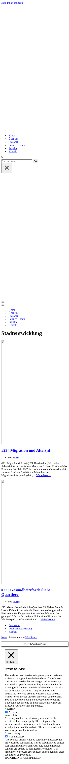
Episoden (14, 141)
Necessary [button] (10, 708)
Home (12, 135)
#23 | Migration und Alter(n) (25, 450)
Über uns (13, 138)
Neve (4, 637)
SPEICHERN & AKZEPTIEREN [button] (23, 757)
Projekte (13, 148)
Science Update (17, 145)
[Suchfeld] (2, 157)
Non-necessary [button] (12, 733)
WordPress (31, 637)
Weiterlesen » (43, 475)
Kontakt (13, 151)
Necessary (14, 712)
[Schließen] (6, 168)
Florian (16, 457)
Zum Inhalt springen (12, 2)
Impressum (14, 625)
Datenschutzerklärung (20, 628)
